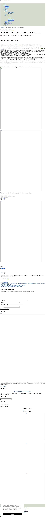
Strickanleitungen (11, 12)
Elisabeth (7, 7)
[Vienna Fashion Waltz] (5, 0)
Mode (34, 283)
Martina (6, 8)
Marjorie (6, 6)
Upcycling (10, 13)
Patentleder (43, 283)
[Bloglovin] (3, 268)
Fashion (6, 14)
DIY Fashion (11, 283)
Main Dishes (10, 17)
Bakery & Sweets (11, 18)
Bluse (3, 283)
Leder (29, 283)
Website (1, 306)
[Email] (4, 268)
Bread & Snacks (11, 20)
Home (4, 3)
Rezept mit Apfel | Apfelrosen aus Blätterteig (11, 286)
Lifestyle (7, 22)
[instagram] (0, 506)
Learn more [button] (5, 511)
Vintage (3, 198)
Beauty (6, 10)
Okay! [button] (12, 514)
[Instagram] (0, 268)
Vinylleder (5, 284)
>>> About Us (3, 386)
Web (7, 278)
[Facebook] (2, 268)
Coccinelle (6, 283)
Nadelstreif (38, 283)
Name (1, 302)
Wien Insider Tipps (8, 23)
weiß (8, 284)
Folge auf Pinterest (27, 408)
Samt (1, 284)
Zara (10, 284)
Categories (5, 9)
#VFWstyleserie (18, 44)
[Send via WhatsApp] (7, 282)
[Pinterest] (1, 268)
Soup (9, 16)
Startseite (2, 27)
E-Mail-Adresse (3, 304)
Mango (8, 195)
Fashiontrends (20, 283)
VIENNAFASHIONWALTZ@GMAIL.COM (23, 391)
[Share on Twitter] (5, 282)
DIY (6, 11)
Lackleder (25, 283)
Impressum (24, 512)
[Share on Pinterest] (6, 282)
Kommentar (2, 300)
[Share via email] (3, 282)
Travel (6, 24)
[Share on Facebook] (4, 282)
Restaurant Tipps (8, 21)
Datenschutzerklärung (24, 511)
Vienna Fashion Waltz (24, 507)
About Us (5, 4)
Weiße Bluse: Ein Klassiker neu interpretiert (13, 285)
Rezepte (6, 15)
